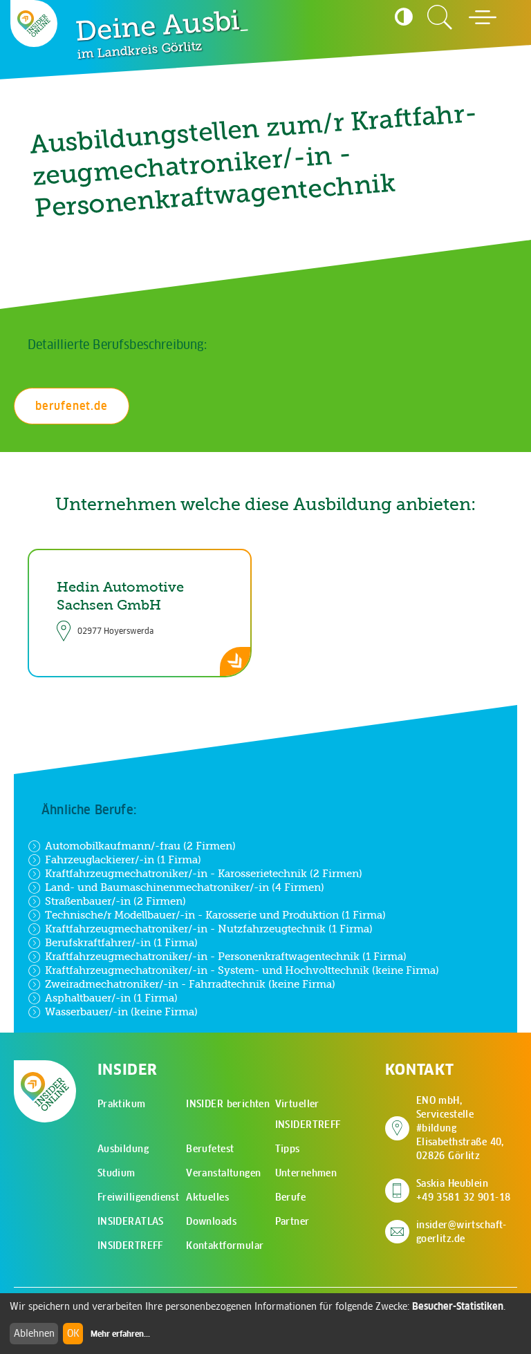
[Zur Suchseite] (439, 17)
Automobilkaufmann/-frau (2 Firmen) (140, 846)
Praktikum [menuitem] (121, 1103)
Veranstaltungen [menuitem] (223, 1172)
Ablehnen (34, 1333)
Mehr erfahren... (120, 1334)
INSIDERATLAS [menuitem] (130, 1221)
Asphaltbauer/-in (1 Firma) (111, 998)
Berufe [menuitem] (290, 1197)
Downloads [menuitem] (211, 1221)
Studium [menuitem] (116, 1172)
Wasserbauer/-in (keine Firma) (121, 1011)
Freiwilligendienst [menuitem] (138, 1197)
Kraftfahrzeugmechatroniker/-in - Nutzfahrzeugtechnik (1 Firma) (209, 928)
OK (73, 1333)
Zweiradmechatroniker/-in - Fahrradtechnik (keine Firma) (190, 984)
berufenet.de (71, 405)
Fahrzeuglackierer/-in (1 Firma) (123, 859)
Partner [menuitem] (292, 1221)
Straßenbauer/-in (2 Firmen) (115, 901)
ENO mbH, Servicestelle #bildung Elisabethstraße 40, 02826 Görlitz (466, 1128)
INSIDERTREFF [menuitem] (130, 1245)
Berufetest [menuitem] (210, 1148)
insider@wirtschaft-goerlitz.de (461, 1231)
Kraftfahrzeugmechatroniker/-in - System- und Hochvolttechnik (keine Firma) (242, 970)
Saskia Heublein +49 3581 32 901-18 (463, 1190)
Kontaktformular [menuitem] (224, 1245)
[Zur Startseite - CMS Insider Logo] (33, 23)
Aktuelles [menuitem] (207, 1197)
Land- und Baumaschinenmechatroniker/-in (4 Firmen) (184, 887)
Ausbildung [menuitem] (123, 1148)
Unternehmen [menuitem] (306, 1172)
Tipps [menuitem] (287, 1148)
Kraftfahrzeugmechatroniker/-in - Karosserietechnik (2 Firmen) (203, 873)
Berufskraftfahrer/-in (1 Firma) (121, 942)
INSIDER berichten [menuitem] (228, 1103)
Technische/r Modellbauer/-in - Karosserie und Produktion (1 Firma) (215, 915)
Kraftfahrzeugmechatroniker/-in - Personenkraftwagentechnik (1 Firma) (226, 956)
